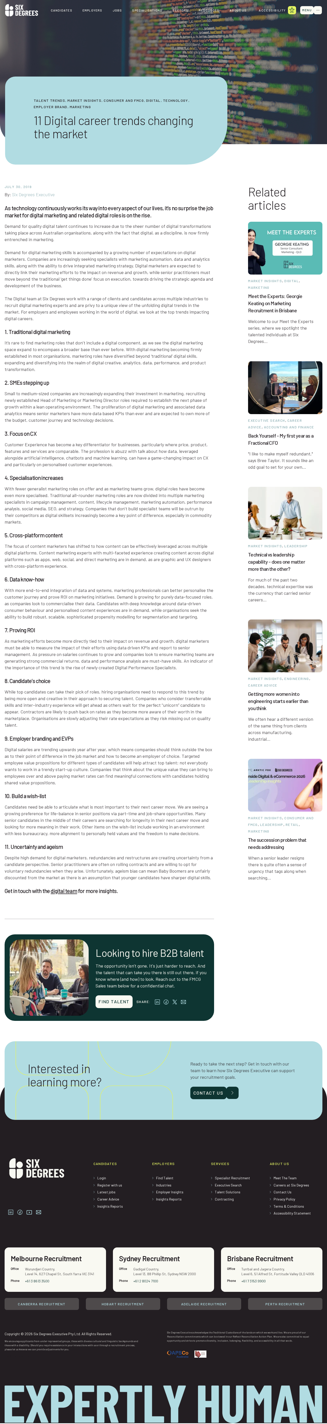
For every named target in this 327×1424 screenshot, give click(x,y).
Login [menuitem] (101, 1178)
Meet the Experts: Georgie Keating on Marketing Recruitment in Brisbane (275, 303)
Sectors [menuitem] (180, 10)
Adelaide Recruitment (204, 1304)
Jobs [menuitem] (117, 10)
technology (175, 100)
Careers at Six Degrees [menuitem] (291, 1185)
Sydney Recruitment (149, 1258)
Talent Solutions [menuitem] (227, 1192)
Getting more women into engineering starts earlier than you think (278, 701)
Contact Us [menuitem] (282, 1192)
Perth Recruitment (285, 1304)
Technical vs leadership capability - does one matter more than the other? (276, 561)
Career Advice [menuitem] (108, 1199)
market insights (84, 100)
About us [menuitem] (238, 10)
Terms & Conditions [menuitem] (289, 1206)
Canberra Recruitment (41, 1304)
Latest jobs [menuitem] (106, 1192)
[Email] (183, 1001)
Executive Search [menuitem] (228, 1185)
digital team (64, 890)
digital (153, 100)
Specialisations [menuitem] (147, 10)
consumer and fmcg (124, 100)
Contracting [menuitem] (224, 1199)
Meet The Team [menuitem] (285, 1178)
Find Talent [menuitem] (164, 1178)
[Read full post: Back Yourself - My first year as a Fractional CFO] (285, 387)
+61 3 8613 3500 (37, 1281)
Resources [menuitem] (209, 10)
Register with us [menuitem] (109, 1185)
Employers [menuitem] (92, 10)
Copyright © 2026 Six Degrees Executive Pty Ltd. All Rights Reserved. (58, 1334)
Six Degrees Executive (33, 194)
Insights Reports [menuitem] (110, 1206)
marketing (80, 107)
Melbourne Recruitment (46, 1258)
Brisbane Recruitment (260, 1258)
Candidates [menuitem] (61, 10)
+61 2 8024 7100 (145, 1281)
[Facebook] (166, 1001)
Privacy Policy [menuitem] (284, 1199)
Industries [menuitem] (163, 1185)
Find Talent (114, 1001)
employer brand (50, 107)
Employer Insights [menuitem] (169, 1192)
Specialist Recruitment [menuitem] (232, 1178)
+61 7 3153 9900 (253, 1281)
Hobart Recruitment (123, 1304)
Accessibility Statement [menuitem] (292, 1213)
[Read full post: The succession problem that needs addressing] (285, 784)
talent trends (49, 100)
